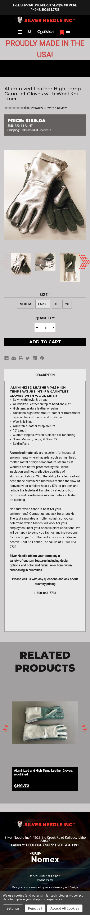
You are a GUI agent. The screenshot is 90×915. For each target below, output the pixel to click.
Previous (5, 262)
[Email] (14, 358)
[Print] (21, 358)
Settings (12, 908)
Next (84, 262)
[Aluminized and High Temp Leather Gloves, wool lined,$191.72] (45, 723)
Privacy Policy (45, 879)
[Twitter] (28, 358)
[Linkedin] (35, 358)
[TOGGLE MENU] (20, 30)
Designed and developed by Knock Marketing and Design (45, 887)
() (68, 32)
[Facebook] (6, 358)
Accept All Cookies (64, 908)
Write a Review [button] (57, 108)
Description (45, 375)
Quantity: (45, 318)
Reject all (35, 908)
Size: (45, 294)
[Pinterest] (42, 358)
